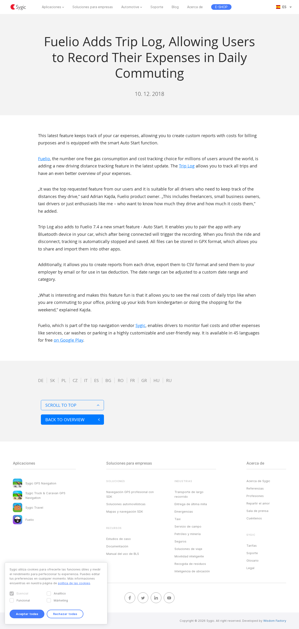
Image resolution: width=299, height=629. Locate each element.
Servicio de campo (187, 526)
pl (63, 380)
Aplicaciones (51, 7)
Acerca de (195, 7)
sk (52, 380)
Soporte (156, 7)
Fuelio (44, 158)
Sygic (140, 325)
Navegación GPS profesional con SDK (130, 494)
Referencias (255, 488)
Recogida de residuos (190, 564)
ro (121, 380)
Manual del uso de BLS (122, 554)
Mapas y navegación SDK (124, 511)
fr (132, 380)
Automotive (130, 7)
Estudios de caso (118, 539)
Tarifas (251, 545)
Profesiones (255, 496)
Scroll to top (60, 405)
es (96, 380)
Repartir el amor (258, 503)
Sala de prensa (257, 511)
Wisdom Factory (274, 620)
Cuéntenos (254, 518)
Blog (175, 7)
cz (75, 380)
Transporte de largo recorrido (188, 494)
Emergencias (183, 511)
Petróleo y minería (187, 534)
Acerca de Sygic (258, 481)
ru (169, 380)
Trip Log (187, 166)
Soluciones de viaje (188, 549)
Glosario (252, 560)
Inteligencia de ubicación (192, 571)
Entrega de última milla (190, 504)
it (86, 380)
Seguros (180, 541)
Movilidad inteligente (189, 556)
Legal (250, 568)
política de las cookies (74, 583)
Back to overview (65, 419)
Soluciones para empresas (92, 7)
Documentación (117, 546)
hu (156, 380)
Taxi (177, 519)
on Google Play (68, 340)
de (40, 380)
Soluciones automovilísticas (126, 504)
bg (108, 380)
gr (144, 380)
